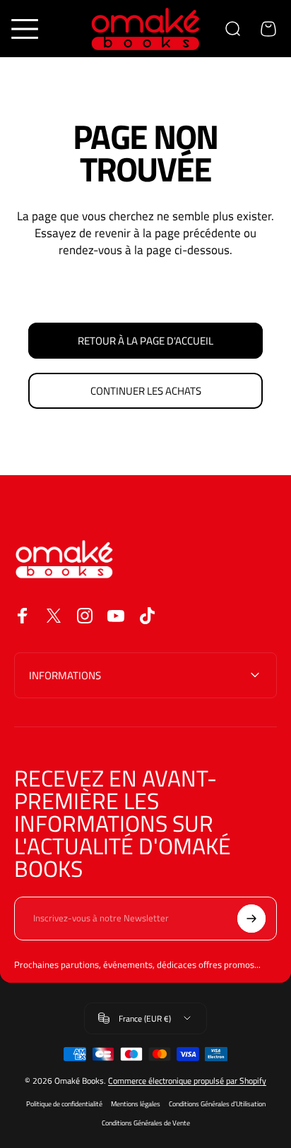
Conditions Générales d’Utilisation (217, 1104)
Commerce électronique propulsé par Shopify (187, 1080)
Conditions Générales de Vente (146, 1123)
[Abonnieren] (251, 918)
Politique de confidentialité (64, 1104)
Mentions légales (135, 1104)
